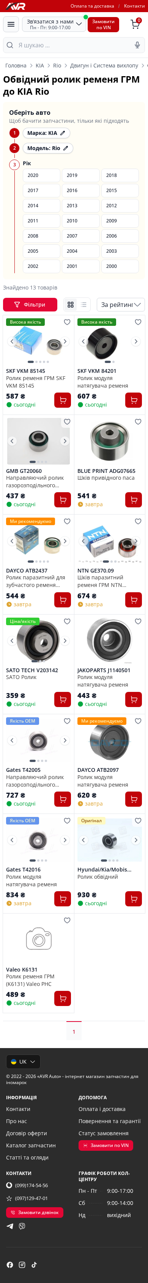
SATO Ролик (21, 677)
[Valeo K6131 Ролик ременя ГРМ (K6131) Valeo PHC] (38, 940)
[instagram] (22, 1265)
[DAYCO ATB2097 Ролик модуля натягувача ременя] (109, 740)
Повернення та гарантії (110, 1121)
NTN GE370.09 (95, 570)
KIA (40, 65)
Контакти (134, 6)
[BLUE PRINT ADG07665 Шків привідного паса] (109, 441)
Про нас (16, 1121)
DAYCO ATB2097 (98, 770)
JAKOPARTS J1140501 (104, 670)
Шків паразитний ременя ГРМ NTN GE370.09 (100, 581)
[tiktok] (34, 1265)
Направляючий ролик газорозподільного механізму (35, 481)
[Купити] (62, 400)
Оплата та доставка (92, 6)
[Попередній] (12, 341)
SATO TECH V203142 (32, 670)
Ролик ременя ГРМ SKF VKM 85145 (35, 381)
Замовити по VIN (110, 1145)
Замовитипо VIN (103, 24)
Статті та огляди (27, 1157)
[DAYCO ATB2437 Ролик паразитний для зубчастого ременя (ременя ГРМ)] (38, 541)
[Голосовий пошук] (137, 45)
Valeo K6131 (22, 969)
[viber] (22, 1226)
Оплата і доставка (102, 1108)
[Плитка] (71, 305)
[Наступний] (64, 341)
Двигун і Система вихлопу (104, 65)
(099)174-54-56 (31, 1185)
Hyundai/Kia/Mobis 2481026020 (102, 869)
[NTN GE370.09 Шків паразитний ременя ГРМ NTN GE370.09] (109, 541)
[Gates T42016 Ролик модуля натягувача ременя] (38, 840)
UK (23, 1061)
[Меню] (11, 24)
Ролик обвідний (97, 876)
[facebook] (10, 1265)
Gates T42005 (23, 770)
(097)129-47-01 (31, 1198)
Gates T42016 (23, 869)
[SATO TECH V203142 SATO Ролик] (38, 641)
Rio (57, 65)
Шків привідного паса (106, 477)
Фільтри (35, 304)
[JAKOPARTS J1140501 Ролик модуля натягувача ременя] (109, 641)
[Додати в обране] (67, 322)
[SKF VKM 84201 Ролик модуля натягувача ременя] (109, 341)
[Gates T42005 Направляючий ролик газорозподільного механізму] (38, 740)
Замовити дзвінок (38, 1212)
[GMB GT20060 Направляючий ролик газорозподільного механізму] (38, 441)
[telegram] (10, 1226)
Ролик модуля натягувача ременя (102, 381)
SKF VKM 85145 (25, 371)
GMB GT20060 (24, 471)
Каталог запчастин (31, 1145)
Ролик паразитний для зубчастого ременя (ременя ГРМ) (35, 581)
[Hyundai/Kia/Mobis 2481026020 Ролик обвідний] (109, 840)
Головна (16, 65)
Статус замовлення (104, 1133)
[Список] (83, 305)
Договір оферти (26, 1133)
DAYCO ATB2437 (26, 570)
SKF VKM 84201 (97, 371)
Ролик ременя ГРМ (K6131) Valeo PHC (30, 980)
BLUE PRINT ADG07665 (106, 471)
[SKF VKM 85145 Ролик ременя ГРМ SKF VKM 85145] (38, 341)
